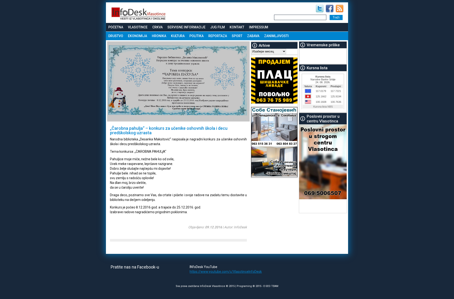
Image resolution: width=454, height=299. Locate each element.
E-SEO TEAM (270, 286)
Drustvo (115, 36)
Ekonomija (137, 36)
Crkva (157, 27)
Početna (115, 27)
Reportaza (217, 36)
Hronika (159, 36)
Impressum (258, 27)
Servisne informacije (186, 27)
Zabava (253, 36)
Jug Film (217, 27)
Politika (196, 36)
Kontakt (237, 27)
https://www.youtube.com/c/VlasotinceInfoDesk (226, 271)
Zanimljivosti (276, 36)
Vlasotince (138, 27)
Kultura (178, 36)
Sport (237, 36)
